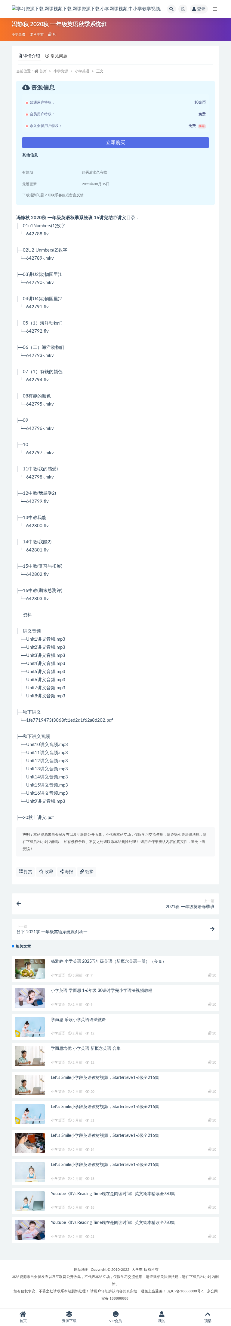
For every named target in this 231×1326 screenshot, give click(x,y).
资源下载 (69, 1321)
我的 (161, 1321)
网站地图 (81, 1269)
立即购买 (115, 142)
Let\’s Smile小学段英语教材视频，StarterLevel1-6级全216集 (105, 1078)
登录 (201, 9)
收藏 (48, 872)
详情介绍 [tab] (31, 56)
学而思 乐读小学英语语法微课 (78, 1020)
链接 (89, 872)
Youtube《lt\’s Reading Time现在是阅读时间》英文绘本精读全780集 (113, 1194)
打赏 (27, 872)
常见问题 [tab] (59, 56)
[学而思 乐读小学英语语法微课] (30, 1027)
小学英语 (18, 34)
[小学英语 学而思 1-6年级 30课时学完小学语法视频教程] (30, 998)
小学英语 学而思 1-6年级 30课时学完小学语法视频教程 (101, 991)
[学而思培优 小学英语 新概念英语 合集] (30, 1056)
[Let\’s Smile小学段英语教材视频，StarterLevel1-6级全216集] (30, 1085)
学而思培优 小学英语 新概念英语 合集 (86, 1049)
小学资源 (61, 71)
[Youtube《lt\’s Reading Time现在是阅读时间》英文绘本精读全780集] (30, 1201)
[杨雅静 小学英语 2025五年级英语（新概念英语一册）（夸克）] (30, 969)
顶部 (207, 1321)
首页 (43, 71)
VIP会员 (115, 1321)
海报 (68, 872)
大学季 (137, 1269)
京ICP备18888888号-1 (186, 1291)
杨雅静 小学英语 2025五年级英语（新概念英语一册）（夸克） (108, 961)
